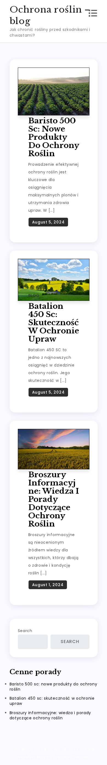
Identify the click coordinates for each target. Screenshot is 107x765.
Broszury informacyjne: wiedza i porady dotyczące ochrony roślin (53, 499)
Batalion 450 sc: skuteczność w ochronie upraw (53, 322)
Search (25, 630)
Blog (34, 110)
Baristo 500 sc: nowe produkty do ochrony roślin (53, 137)
